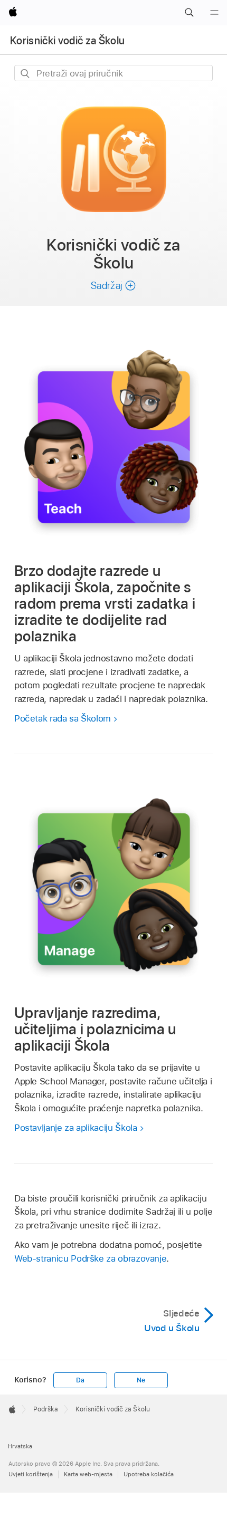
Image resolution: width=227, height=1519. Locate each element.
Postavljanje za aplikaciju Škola (75, 1127)
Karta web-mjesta (88, 1474)
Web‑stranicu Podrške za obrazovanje (90, 1258)
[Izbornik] (214, 12)
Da (80, 1380)
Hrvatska (20, 1446)
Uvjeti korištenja (30, 1474)
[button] (189, 12)
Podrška (45, 1409)
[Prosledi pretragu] (25, 73)
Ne (141, 1380)
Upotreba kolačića (149, 1474)
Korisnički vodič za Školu (67, 40)
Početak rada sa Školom (62, 718)
